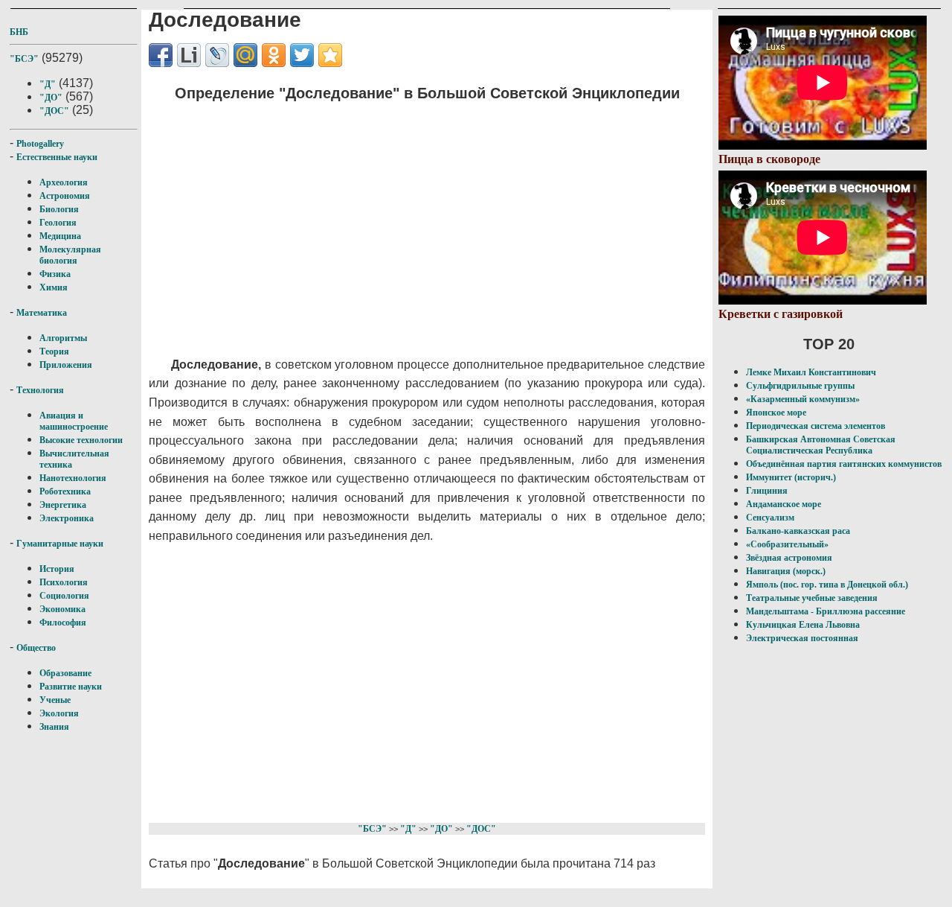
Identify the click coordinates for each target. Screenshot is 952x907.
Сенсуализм (770, 517)
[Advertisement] (413, 219)
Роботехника (65, 491)
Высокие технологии (81, 440)
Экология (59, 713)
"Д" (47, 84)
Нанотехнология (72, 478)
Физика (55, 274)
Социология (64, 596)
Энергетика (62, 505)
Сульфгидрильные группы (800, 386)
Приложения (65, 365)
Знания (54, 727)
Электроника (66, 518)
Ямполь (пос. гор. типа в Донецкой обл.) (827, 584)
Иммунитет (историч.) (791, 477)
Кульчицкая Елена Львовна (803, 625)
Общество (36, 648)
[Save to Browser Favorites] (330, 55)
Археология (63, 182)
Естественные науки (56, 157)
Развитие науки (70, 686)
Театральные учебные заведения (812, 598)
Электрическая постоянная (802, 638)
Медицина (60, 236)
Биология (59, 209)
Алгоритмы (63, 338)
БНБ (19, 32)
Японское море (776, 412)
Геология (58, 222)
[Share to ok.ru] (274, 55)
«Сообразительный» (787, 544)
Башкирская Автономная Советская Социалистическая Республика (820, 445)
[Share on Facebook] (161, 55)
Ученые (55, 700)
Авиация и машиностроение (73, 421)
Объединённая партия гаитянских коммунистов (844, 464)
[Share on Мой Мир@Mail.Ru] (245, 55)
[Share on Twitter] (302, 55)
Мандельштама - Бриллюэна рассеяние (825, 611)
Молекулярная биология (70, 255)
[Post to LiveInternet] (189, 55)
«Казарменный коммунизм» (803, 399)
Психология (63, 582)
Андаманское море (783, 504)
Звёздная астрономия (789, 558)
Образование (65, 673)
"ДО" (50, 97)
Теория (54, 351)
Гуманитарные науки (59, 543)
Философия (62, 622)
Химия (53, 287)
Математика (41, 313)
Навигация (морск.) (786, 571)
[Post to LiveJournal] (217, 55)
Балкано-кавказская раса (798, 531)
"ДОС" (54, 111)
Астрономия (64, 196)
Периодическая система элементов (815, 426)
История (56, 569)
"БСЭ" (24, 59)
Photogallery (40, 144)
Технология (40, 390)
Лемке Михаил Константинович (811, 372)
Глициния (767, 491)
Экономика (62, 609)
